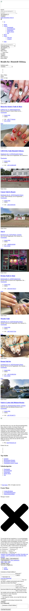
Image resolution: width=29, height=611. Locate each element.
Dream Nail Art (6, 361)
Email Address (20, 586)
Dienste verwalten (15, 554)
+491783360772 (11, 415)
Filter (5, 41)
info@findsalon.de (11, 442)
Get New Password (5, 609)
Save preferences (5, 560)
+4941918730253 (11, 288)
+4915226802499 (11, 165)
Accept (3, 558)
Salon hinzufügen (5, 17)
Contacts (9, 39)
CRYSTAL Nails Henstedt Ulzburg (12, 151)
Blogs (5, 34)
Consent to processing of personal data (12, 600)
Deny (7, 558)
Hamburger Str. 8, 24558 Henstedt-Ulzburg (12, 154)
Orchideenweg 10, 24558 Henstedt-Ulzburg (12, 364)
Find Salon (4, 485)
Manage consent (5, 563)
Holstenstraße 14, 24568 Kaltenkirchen (11, 279)
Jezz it (3, 231)
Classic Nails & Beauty (8, 192)
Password (18, 573)
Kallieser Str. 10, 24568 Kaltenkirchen (10, 109)
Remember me (6, 576)
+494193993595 (11, 204)
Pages (5, 36)
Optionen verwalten (6, 554)
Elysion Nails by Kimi (8, 276)
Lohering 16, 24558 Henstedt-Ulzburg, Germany (13, 405)
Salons (5, 26)
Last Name (19, 584)
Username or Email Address (8, 572)
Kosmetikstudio (11, 29)
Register (6, 569)
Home (5, 24)
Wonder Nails (5, 318)
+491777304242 (11, 119)
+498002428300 (11, 244)
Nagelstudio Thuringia (9, 461)
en (4, 21)
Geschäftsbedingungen (9, 492)
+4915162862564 (11, 374)
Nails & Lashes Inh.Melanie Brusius (12, 402)
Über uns (9, 37)
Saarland (6, 458)
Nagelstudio (10, 27)
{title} (2, 562)
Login (5, 567)
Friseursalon (10, 30)
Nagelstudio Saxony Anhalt (11, 463)
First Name (13, 582)
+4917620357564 (11, 331)
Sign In (12, 17)
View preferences (14, 558)
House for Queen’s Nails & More (11, 106)
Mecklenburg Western (9, 460)
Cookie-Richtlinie (8, 491)
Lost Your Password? (6, 578)
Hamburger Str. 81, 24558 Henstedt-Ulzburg (12, 195)
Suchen (3, 16)
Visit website (7, 121)
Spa (8, 33)
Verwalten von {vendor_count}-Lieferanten (14, 554)
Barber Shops (10, 31)
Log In (18, 575)
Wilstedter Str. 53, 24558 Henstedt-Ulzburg (12, 321)
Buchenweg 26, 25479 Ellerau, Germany (11, 234)
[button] (14, 517)
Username (4, 579)
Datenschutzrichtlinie (9, 494)
